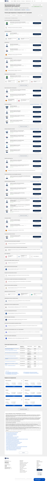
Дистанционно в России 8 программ (34, 104)
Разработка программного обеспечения (10, 181)
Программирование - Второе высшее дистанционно (31, 372)
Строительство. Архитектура (23, 468)
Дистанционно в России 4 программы (34, 198)
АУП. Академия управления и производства (11, 434)
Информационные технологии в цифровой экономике (12, 304)
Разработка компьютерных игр (9, 158)
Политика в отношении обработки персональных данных (20, 478)
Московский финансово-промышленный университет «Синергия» (17, 65)
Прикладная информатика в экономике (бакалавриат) (17, 130)
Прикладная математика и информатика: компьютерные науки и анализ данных (17, 319)
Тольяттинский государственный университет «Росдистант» (13, 443)
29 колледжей (14, 392)
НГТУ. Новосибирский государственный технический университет (14, 307)
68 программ (27, 393)
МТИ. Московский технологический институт (14, 116)
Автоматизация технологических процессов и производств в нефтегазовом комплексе (16, 247)
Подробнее (14, 386)
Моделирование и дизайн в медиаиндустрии (10, 335)
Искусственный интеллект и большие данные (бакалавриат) (18, 89)
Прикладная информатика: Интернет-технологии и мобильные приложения (17, 287)
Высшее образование (12, 3)
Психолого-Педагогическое (23, 465)
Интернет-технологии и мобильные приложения (11, 285)
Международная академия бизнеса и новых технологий (13, 269)
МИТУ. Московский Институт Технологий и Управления (11, 352)
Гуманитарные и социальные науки (24, 462)
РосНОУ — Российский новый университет (10, 365)
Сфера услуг (21, 469)
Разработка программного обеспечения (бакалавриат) (17, 183)
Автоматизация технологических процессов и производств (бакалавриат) (16, 243)
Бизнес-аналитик (8, 380)
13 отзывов (7, 133)
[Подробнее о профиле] (41, 20)
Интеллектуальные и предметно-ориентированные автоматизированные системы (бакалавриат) (19, 281)
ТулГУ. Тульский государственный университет (11, 445)
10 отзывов (7, 92)
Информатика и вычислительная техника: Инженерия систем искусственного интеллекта (18, 275)
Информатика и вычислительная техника (13, 262)
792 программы (20, 393)
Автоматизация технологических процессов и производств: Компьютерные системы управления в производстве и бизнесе (22, 325)
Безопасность (21, 461)
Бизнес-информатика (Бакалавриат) (10, 256)
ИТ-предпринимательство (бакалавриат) (24, 255)
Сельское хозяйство (22, 466)
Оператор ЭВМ (27, 399)
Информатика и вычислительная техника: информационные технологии (25, 294)
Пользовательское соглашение (29, 478)
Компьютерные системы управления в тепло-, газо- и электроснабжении (14, 329)
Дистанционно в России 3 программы (34, 181)
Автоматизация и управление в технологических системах (12, 20)
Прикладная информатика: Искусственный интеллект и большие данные (11, 100)
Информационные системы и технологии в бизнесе (11, 298)
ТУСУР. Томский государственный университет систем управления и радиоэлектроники (24, 257)
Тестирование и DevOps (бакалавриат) (15, 224)
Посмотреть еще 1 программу (23, 85)
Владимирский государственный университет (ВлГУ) (13, 288)
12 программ (33, 393)
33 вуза (7, 392)
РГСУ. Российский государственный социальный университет (13, 448)
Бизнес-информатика (7, 253)
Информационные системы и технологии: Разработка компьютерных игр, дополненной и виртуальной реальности (21, 170)
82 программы (39, 393)
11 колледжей (33, 392)
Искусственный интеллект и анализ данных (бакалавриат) (25, 99)
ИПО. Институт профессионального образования (15, 90)
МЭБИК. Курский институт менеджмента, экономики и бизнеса (16, 131)
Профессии (38, 468)
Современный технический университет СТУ (12, 263)
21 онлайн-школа (20, 392)
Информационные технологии (22, 3)
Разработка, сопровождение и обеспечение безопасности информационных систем (15, 198)
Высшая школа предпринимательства (37, 82)
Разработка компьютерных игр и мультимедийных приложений (13, 174)
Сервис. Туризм (21, 467)
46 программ (13, 393)
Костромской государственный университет (12, 326)
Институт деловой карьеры (10, 39)
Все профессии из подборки (23, 409)
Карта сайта (38, 460)
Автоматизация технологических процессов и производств (15, 27)
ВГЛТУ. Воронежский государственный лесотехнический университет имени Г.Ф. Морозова (12, 348)
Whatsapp (39, 474)
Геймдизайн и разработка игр (8, 58)
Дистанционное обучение (7, 3)
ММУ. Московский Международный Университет (12, 444)
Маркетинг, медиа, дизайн (23, 464)
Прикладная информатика (8, 104)
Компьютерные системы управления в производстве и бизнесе (13, 323)
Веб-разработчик (7, 42)
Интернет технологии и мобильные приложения (16, 120)
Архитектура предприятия (8, 31)
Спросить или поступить (37, 90)
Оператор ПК (8, 399)
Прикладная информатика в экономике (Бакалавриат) (17, 140)
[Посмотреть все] (41, 104)
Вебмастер (26, 380)
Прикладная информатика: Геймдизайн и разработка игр (14, 70)
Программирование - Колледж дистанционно (12, 372)
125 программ (8, 393)
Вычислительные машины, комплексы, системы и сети (17, 115)
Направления (17, 3)
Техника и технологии (22, 470)
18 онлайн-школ (39, 392)
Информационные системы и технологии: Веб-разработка (15, 54)
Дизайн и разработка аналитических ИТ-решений (11, 266)
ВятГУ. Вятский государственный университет (25, 39)
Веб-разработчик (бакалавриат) (14, 44)
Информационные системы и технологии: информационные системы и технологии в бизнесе (19, 300)
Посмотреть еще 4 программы (23, 126)
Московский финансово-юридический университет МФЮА (13, 301)
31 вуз (26, 392)
